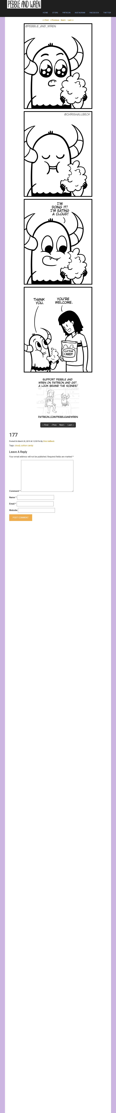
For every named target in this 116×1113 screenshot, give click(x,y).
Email (12, 503)
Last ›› (71, 425)
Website (13, 510)
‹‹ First (45, 425)
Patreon (67, 13)
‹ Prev (54, 425)
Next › (62, 425)
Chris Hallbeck (48, 441)
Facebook (94, 13)
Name (13, 497)
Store (55, 13)
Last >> (71, 20)
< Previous (54, 20)
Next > (63, 20)
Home (45, 13)
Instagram (80, 13)
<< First (45, 20)
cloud (17, 445)
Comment (15, 491)
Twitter (107, 13)
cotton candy (27, 445)
